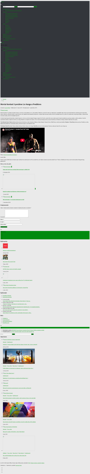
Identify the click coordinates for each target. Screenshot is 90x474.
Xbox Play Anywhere (9, 18)
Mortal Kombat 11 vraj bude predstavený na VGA (13, 199)
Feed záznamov (6, 320)
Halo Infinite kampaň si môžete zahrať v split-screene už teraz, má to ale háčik (19, 398)
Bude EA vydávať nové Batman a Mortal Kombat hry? (14, 191)
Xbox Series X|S (6, 9)
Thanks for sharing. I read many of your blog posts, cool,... (15, 304)
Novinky (7, 25)
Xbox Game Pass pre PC (10, 38)
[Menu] (0, 4)
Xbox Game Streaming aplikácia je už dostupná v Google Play (15, 287)
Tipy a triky (7, 27)
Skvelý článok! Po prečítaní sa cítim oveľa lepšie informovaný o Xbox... (17, 313)
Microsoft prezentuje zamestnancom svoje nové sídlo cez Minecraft (17, 388)
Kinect (6, 22)
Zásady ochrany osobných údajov (37, 463)
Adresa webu (3, 224)
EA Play (7, 19)
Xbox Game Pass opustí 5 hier (9, 261)
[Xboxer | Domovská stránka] (2, 1)
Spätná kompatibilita (7, 35)
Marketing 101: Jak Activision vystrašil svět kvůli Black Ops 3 (15, 378)
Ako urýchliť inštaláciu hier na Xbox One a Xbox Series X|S (14, 455)
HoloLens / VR (8, 30)
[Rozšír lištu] (0, 229)
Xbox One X (15, 366)
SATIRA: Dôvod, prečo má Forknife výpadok (12, 269)
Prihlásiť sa (5, 318)
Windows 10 (8, 31)
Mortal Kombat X (13, 154)
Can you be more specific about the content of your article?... (15, 310)
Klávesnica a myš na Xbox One (11, 16)
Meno (1, 219)
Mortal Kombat (6, 154)
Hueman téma (19, 465)
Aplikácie (7, 32)
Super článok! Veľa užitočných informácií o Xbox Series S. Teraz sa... (16, 301)
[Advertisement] (45, 89)
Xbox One (5, 12)
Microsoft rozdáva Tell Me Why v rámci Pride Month (13, 431)
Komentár (2, 217)
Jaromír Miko (7, 108)
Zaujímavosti (8, 28)
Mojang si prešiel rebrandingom (9, 250)
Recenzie (5, 34)
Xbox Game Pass (6, 37)
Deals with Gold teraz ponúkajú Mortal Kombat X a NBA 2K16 (16, 169)
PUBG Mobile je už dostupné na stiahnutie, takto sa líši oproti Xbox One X (18, 368)
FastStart (7, 21)
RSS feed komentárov (7, 321)
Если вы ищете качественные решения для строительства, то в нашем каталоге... (21, 307)
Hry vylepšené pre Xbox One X (11, 13)
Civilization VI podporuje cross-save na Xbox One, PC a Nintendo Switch (17, 280)
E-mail (2, 222)
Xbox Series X (21, 453)
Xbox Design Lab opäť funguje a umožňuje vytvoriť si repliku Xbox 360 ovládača (19, 422)
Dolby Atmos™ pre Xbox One (11, 15)
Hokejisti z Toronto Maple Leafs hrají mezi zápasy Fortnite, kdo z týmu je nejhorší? (20, 344)
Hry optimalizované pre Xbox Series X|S (13, 10)
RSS (29, 463)
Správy (4, 24)
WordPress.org (6, 322)
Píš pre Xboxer (6, 40)
